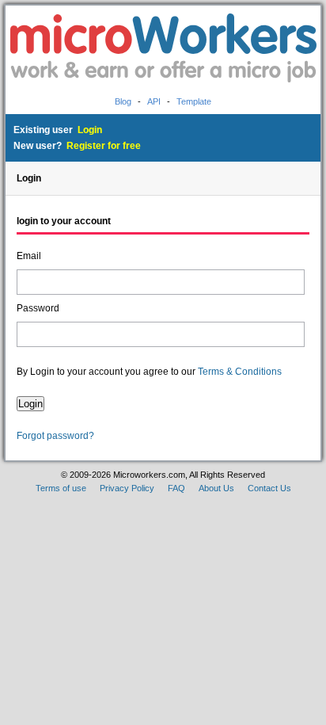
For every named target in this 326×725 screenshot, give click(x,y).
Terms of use (61, 488)
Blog (123, 101)
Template (193, 101)
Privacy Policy (127, 488)
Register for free (103, 145)
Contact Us (269, 488)
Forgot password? (55, 435)
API (154, 101)
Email (29, 255)
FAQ (176, 488)
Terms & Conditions (240, 371)
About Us (216, 488)
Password (38, 308)
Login (90, 129)
